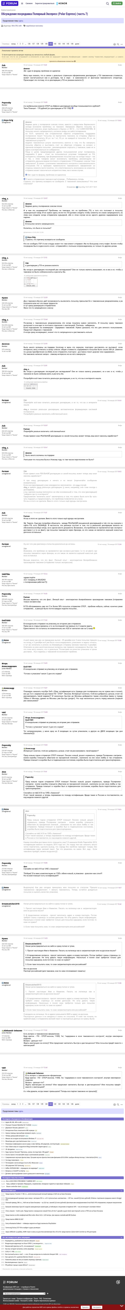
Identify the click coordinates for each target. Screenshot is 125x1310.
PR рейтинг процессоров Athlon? (16, 1265)
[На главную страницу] (9, 3)
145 (68, 44)
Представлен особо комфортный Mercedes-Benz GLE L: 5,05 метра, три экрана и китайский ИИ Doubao (40, 1215)
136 (29, 44)
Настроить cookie (26, 1300)
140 (46, 44)
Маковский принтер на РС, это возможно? (19, 1246)
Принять (85, 1307)
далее (77, 44)
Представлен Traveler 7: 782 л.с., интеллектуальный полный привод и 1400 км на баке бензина (38, 1194)
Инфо (120, 65)
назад (13, 44)
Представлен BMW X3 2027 (14, 1219)
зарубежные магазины (34, 26)
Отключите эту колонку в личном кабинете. (17, 1269)
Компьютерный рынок (8, 10)
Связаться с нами (9, 1298)
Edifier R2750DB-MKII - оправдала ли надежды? (21, 1168)
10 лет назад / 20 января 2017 (109, 904)
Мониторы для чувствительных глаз (17, 1141)
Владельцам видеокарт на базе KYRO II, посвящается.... (24, 1243)
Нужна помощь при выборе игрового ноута (20, 1133)
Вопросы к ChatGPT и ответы (15, 1171)
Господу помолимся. (12, 1160)
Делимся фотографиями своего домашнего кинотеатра (24, 1174)
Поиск (36, 1298)
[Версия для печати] (114, 44)
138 (37, 44)
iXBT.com (6, 1304)
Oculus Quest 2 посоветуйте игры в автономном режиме (24, 1155)
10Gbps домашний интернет (15, 1136)
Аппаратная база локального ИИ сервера (19, 1130)
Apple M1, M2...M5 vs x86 (13, 1122)
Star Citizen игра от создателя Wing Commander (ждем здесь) (26, 1147)
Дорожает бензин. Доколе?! (15, 1128)
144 (63, 44)
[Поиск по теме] (118, 44)
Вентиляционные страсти (14, 1262)
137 (33, 44)
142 (55, 44)
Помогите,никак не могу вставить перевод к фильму (23, 1260)
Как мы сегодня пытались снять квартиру (19, 1249)
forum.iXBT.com (49, 1304)
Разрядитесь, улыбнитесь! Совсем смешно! (20, 1241)
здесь (21, 20)
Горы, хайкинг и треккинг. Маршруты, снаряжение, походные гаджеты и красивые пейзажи (38, 1184)
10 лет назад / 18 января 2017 (35, 620)
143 (59, 44)
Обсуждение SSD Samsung (14, 1165)
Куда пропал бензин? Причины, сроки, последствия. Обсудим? (27, 1152)
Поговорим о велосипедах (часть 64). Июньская (21, 1163)
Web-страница (7, 675)
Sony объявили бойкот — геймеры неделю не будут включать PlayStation (30, 1223)
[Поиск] (107, 3)
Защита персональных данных (44, 1300)
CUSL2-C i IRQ (9, 1251)
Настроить (97, 1307)
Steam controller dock (13, 1186)
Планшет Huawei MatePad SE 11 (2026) (18, 1125)
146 (72, 44)
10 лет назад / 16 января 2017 (109, 400)
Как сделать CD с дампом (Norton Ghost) (19, 1257)
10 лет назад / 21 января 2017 (35, 1030)
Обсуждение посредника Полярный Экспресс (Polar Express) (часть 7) (44, 14)
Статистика (47, 1298)
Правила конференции (25, 1298)
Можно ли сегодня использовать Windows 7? (20, 1138)
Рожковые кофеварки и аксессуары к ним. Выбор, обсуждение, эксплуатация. (32, 1144)
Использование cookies (11, 1300)
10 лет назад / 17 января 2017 (35, 574)
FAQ (40, 1298)
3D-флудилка (10, 1149)
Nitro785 (15, 26)
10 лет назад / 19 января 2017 (35, 771)
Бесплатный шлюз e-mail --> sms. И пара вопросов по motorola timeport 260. (31, 1254)
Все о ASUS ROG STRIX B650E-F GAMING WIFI (21, 1181)
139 (42, 44)
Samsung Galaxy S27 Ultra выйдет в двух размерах (22, 1228)
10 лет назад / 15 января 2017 (35, 65)
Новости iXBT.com (9, 1191)
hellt (20, 26)
